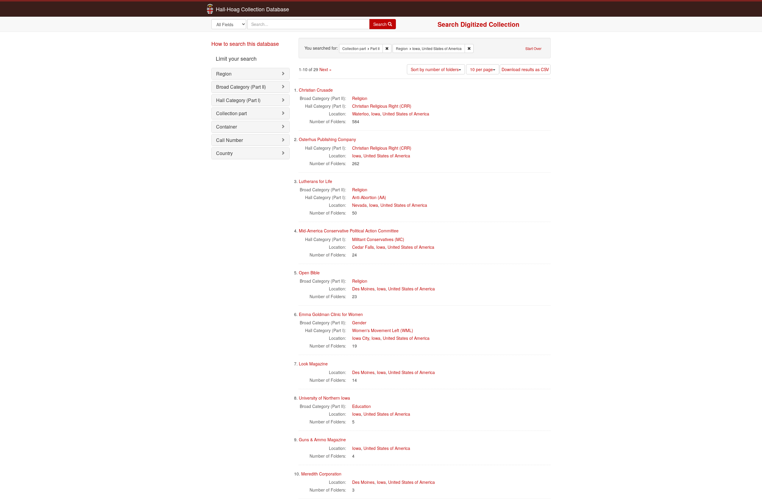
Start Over (533, 48)
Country (224, 153)
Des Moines (363, 289)
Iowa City (360, 338)
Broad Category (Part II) (241, 86)
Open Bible (309, 273)
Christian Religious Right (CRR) (381, 106)
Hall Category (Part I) (238, 100)
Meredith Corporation (321, 474)
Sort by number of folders (435, 69)
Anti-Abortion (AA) (369, 197)
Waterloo (360, 114)
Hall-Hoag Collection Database (234, 9)
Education (361, 406)
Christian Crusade (316, 90)
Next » (325, 69)
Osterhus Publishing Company (327, 139)
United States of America (405, 114)
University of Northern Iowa (324, 398)
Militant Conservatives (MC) (378, 239)
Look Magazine (313, 364)
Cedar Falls (363, 247)
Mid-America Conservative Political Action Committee (349, 231)
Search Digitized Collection (478, 24)
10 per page (481, 69)
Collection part (231, 113)
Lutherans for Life (315, 181)
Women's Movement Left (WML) (382, 330)
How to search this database (245, 43)
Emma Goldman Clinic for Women (331, 314)
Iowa (375, 114)
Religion (359, 98)
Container (226, 126)
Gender (359, 323)
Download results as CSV (525, 69)
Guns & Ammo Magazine (322, 439)
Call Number (229, 140)
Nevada (359, 205)
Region (224, 73)
